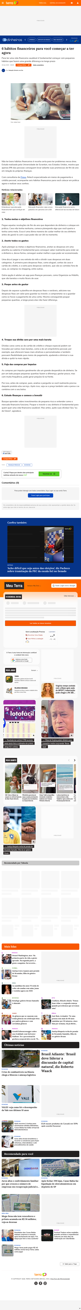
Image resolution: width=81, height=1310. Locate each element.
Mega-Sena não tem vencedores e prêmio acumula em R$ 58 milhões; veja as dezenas (19, 1219)
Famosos (15, 953)
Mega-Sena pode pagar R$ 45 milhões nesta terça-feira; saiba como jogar (26, 1250)
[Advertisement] (57, 1141)
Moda (14, 983)
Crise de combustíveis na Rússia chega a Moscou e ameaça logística (19, 1073)
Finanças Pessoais (14, 465)
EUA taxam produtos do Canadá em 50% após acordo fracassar (59, 1125)
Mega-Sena (5, 1213)
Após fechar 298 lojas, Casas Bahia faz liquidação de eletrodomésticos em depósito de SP (59, 1184)
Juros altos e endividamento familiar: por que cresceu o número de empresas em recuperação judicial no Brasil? (20, 1184)
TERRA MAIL (42, 3)
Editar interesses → (70, 596)
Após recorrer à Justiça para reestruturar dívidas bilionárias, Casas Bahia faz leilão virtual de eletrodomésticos (26, 1127)
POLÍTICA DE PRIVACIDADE (60, 1279)
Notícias (10, 565)
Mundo (14, 1013)
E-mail (72, 3)
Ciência (54, 1013)
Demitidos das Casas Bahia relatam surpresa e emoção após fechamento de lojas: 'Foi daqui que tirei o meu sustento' (26, 1236)
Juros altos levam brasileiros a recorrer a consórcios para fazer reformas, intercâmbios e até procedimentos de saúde (26, 1142)
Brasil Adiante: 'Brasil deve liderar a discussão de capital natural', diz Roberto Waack (58, 1062)
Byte (53, 998)
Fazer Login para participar (40, 495)
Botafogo (15, 998)
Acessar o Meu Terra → (34, 586)
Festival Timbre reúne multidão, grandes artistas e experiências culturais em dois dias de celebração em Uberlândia (66, 1236)
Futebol (14, 968)
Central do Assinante (57, 3)
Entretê (56, 1230)
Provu (23, 177)
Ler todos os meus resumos (40, 623)
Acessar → (34, 670)
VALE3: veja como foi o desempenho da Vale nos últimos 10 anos (19, 1109)
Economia (27, 465)
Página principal (12, 3)
